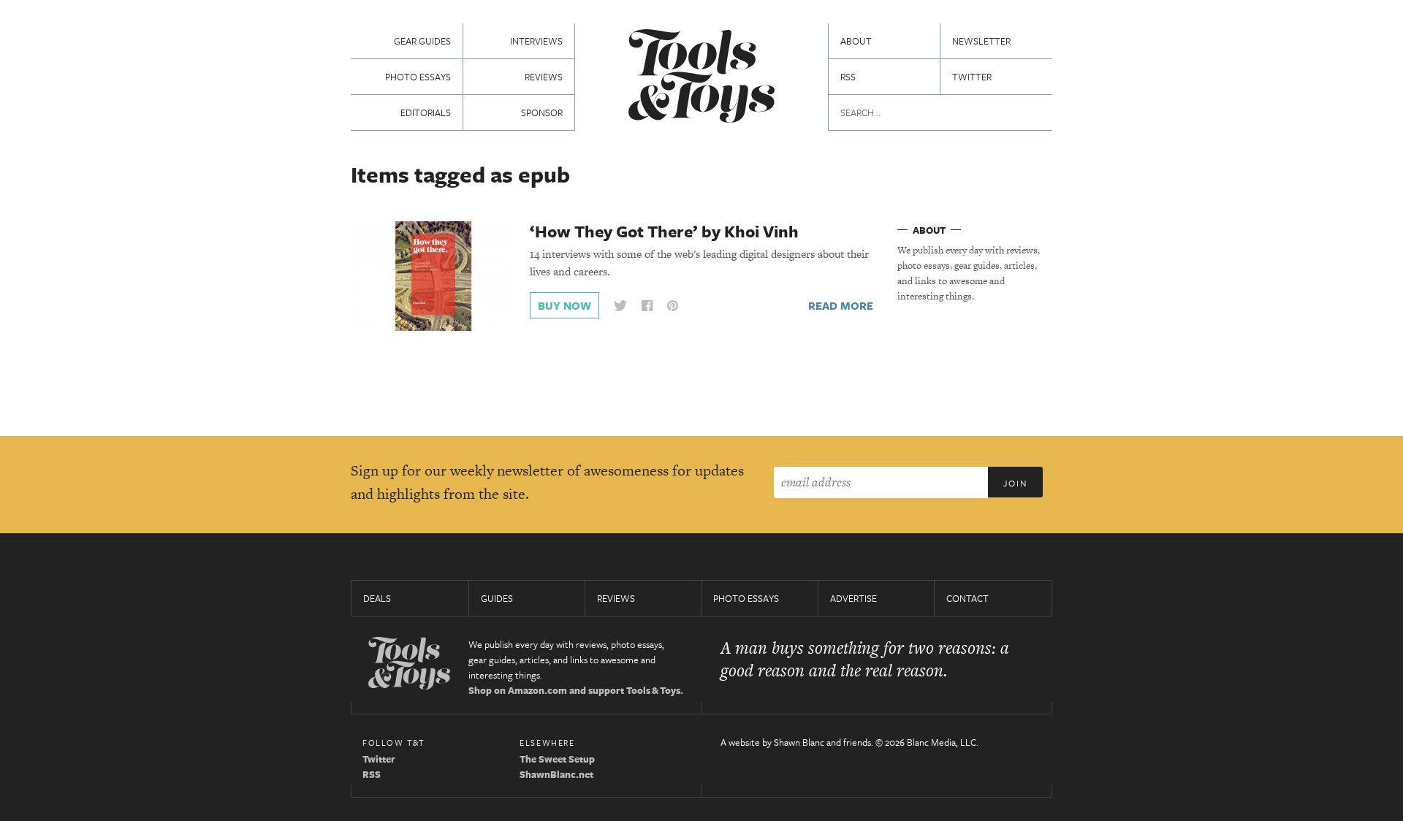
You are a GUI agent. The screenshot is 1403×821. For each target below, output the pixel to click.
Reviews (544, 76)
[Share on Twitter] (620, 305)
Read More (840, 305)
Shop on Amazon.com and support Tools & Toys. (575, 690)
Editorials (425, 112)
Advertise (853, 598)
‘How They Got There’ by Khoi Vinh (664, 231)
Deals (377, 598)
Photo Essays (418, 76)
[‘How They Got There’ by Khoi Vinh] (433, 275)
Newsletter (981, 41)
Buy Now (564, 305)
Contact (967, 598)
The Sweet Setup (557, 759)
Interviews (536, 41)
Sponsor (542, 112)
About (856, 41)
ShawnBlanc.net (556, 774)
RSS (848, 76)
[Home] (701, 77)
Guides (497, 598)
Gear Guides (422, 41)
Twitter (972, 76)
